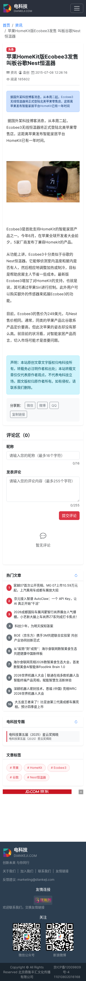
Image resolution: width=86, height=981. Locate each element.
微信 (30, 405)
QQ (54, 405)
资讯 (18, 25)
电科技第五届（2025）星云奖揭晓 (33, 736)
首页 (6, 25)
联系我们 (44, 871)
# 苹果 (14, 767)
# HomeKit (34, 767)
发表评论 (13, 472)
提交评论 (69, 515)
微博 (42, 405)
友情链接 (62, 871)
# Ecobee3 (58, 767)
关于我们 (9, 871)
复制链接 (18, 414)
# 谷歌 (14, 777)
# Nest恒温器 (36, 777)
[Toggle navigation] (76, 8)
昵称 (10, 446)
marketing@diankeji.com (35, 879)
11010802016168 (67, 977)
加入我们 (26, 871)
